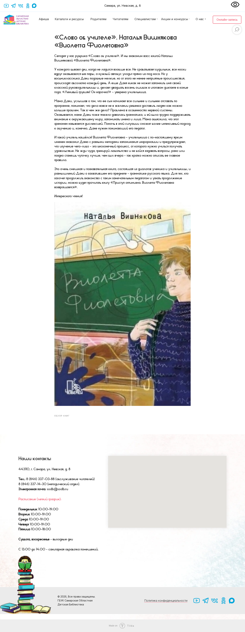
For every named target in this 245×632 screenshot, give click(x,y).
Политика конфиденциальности (165, 600)
